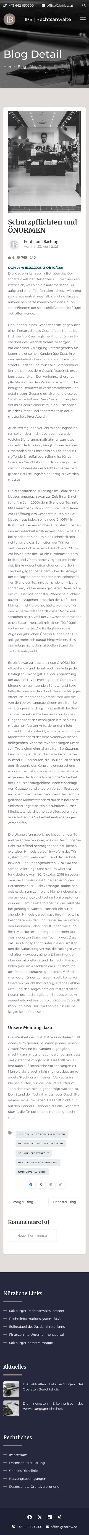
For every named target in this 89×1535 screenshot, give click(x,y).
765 (24, 257)
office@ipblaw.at (60, 5)
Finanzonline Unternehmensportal (36, 1335)
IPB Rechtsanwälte (48, 19)
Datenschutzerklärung (27, 1463)
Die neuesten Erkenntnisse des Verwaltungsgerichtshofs (53, 1405)
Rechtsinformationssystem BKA (34, 1319)
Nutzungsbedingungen (27, 1479)
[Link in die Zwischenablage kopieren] (61, 1184)
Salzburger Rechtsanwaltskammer (36, 1311)
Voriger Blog (23, 1202)
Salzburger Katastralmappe (31, 1343)
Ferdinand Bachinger (43, 241)
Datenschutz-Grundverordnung (34, 1487)
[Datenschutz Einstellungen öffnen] (9, 19)
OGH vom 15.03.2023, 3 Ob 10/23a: (35, 268)
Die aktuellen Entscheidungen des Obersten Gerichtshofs (53, 1386)
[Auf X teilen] (41, 1184)
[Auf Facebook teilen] (31, 1184)
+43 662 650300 (21, 5)
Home (9, 67)
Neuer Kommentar (32, 1235)
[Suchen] (81, 5)
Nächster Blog (64, 1202)
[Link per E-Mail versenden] (51, 1184)
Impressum (18, 1455)
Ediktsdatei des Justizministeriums (37, 1327)
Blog (22, 67)
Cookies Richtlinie (23, 1471)
